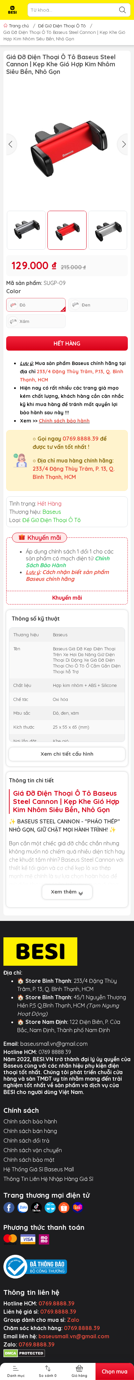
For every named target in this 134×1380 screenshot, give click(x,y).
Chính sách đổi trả (26, 1140)
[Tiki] (50, 1207)
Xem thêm (64, 891)
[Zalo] (22, 1207)
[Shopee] (63, 1207)
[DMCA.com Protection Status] (24, 1352)
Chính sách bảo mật (29, 1159)
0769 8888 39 (54, 1052)
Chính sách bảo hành (30, 1121)
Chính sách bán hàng (30, 1131)
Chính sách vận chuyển (32, 1150)
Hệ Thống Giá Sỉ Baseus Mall (38, 1169)
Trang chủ (19, 25)
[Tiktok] (36, 1207)
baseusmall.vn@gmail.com (54, 1043)
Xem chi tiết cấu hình (67, 754)
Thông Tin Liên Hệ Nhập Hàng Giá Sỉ (48, 1178)
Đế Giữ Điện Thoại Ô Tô (62, 25)
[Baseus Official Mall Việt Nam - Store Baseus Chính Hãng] (12, 10)
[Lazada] (77, 1207)
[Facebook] (8, 1207)
